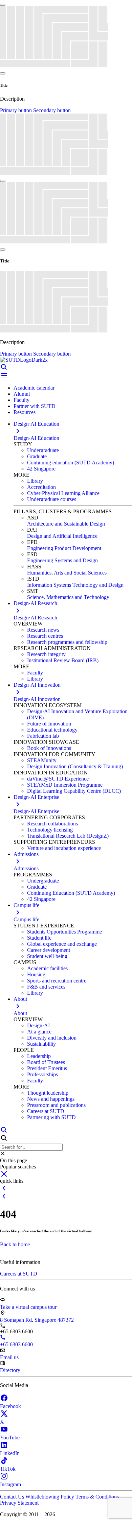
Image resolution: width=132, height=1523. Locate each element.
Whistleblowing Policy (50, 1497)
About (20, 1013)
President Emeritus (47, 1068)
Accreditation (41, 487)
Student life (39, 938)
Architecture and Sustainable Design (66, 524)
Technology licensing (50, 830)
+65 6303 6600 (16, 1344)
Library (35, 481)
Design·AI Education (36, 438)
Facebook (10, 1406)
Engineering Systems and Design (62, 560)
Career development (48, 950)
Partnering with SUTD (51, 1117)
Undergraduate (43, 450)
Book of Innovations (49, 748)
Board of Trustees (46, 1062)
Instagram (10, 1484)
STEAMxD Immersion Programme (65, 785)
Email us (9, 1357)
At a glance (39, 1031)
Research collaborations (52, 823)
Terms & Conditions (97, 1497)
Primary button (16, 110)
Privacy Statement (19, 1503)
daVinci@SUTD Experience (58, 779)
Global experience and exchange (62, 944)
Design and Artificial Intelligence (62, 536)
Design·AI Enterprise (36, 811)
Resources (25, 412)
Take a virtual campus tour (28, 1307)
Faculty (21, 400)
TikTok (8, 1469)
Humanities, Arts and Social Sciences (67, 573)
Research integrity (46, 654)
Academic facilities (47, 968)
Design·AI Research (35, 617)
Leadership (39, 1056)
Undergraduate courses (51, 499)
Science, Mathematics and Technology (68, 597)
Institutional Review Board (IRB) (62, 660)
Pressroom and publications (56, 1105)
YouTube (10, 1437)
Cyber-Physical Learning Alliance (63, 493)
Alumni (22, 394)
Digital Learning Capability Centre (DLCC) (74, 791)
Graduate (37, 456)
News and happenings (50, 1099)
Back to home (15, 1244)
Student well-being (47, 956)
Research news (43, 630)
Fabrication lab (43, 736)
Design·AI (38, 1025)
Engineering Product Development (64, 548)
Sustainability (41, 1044)
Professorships (42, 1074)
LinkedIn (10, 1453)
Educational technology (52, 730)
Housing (36, 974)
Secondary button (52, 110)
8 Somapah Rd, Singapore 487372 (37, 1320)
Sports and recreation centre (56, 980)
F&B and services (46, 987)
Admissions (26, 868)
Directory (10, 1370)
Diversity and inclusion (51, 1038)
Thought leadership (47, 1093)
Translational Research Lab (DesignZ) (68, 836)
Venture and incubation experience (64, 848)
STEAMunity (42, 760)
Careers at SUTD (45, 1111)
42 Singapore (41, 469)
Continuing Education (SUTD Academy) (71, 893)
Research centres (45, 636)
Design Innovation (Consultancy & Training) (75, 766)
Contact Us (12, 1497)
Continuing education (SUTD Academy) (70, 462)
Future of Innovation (49, 723)
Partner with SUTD (35, 406)
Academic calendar (34, 388)
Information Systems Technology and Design (75, 585)
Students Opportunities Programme (64, 932)
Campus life (26, 919)
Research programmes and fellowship (67, 642)
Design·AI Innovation (37, 699)
